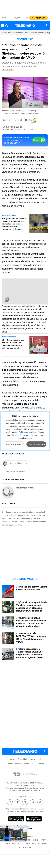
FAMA (43, 840)
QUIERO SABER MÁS (14, 444)
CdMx (17, 18)
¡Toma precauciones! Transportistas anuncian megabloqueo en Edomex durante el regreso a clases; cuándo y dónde (30, 654)
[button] (4, 120)
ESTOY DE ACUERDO (36, 444)
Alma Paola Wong (12, 127)
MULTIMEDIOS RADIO (36, 844)
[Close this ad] (48, 853)
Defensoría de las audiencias (20, 763)
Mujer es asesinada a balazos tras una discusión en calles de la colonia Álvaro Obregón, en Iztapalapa (31, 622)
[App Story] (34, 819)
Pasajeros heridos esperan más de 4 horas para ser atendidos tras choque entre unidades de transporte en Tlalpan (14, 223)
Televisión (42, 32)
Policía (27, 32)
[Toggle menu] (2, 26)
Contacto (41, 763)
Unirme (36, 140)
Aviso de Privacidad (18, 759)
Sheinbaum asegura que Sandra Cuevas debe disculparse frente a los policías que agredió (13, 344)
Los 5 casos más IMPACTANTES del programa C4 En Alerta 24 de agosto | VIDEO (31, 637)
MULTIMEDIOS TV (14, 844)
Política (34, 32)
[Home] (25, 25)
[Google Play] (16, 819)
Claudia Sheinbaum (18, 463)
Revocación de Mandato (15, 471)
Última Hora (7, 32)
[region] (25, 6)
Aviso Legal (35, 759)
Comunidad (18, 32)
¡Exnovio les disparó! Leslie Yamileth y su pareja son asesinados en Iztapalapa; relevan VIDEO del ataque (31, 606)
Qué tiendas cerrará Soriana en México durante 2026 (31, 588)
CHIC (35, 840)
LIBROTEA (26, 847)
